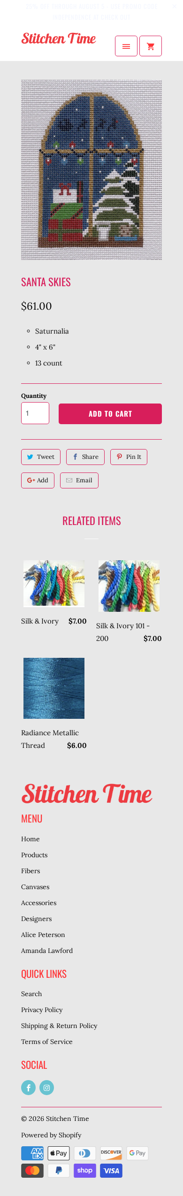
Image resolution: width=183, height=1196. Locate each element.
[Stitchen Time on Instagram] (46, 1087)
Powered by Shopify (51, 1135)
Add (42, 480)
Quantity (33, 396)
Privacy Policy (41, 1010)
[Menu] (126, 46)
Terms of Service (47, 1041)
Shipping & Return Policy (59, 1025)
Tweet (45, 457)
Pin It (133, 457)
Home (30, 839)
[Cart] (150, 46)
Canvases (35, 887)
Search (31, 994)
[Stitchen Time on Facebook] (28, 1087)
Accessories (38, 903)
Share (90, 457)
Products (34, 855)
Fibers (30, 871)
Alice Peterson (43, 934)
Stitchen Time (67, 1118)
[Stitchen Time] (58, 46)
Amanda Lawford (47, 950)
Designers (36, 918)
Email (84, 480)
